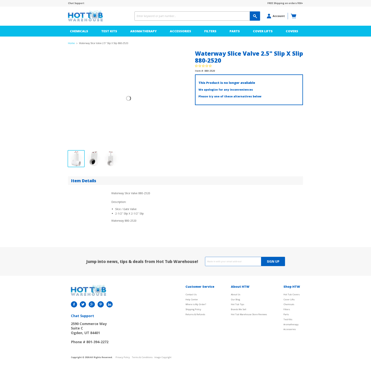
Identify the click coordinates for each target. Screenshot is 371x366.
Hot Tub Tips (237, 304)
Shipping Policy (193, 309)
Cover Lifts (263, 31)
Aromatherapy (143, 31)
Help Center (192, 299)
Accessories (180, 31)
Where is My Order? (196, 304)
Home (71, 43)
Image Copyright (162, 357)
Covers (292, 31)
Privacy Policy (123, 357)
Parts (235, 31)
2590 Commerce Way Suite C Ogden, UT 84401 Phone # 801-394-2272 (89, 332)
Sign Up (273, 261)
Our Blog (235, 299)
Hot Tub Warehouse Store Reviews (249, 314)
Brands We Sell (238, 309)
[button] (203, 66)
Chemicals (79, 31)
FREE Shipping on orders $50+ (285, 3)
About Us (235, 294)
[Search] (255, 16)
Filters (210, 31)
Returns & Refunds (195, 314)
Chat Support (76, 3)
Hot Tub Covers (291, 294)
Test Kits (109, 31)
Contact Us (191, 294)
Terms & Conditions (142, 357)
